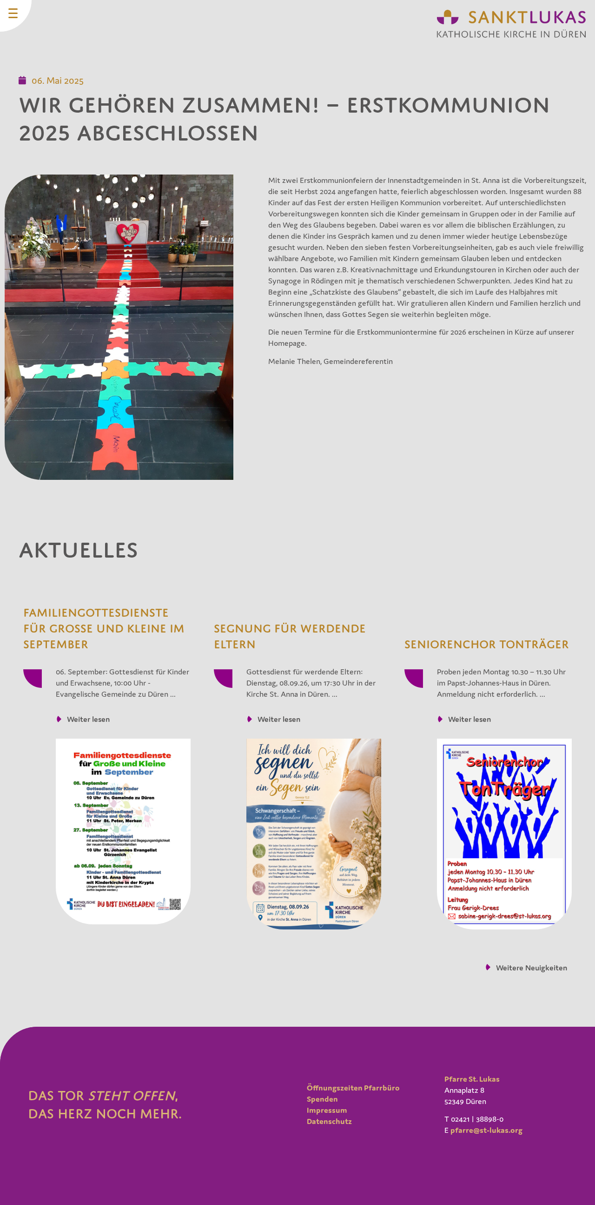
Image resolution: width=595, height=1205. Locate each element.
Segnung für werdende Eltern (290, 636)
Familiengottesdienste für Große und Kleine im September (104, 628)
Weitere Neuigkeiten (531, 968)
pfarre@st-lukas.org (486, 1130)
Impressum (327, 1110)
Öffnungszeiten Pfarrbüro (353, 1088)
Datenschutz (329, 1121)
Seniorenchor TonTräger (486, 644)
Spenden (322, 1099)
